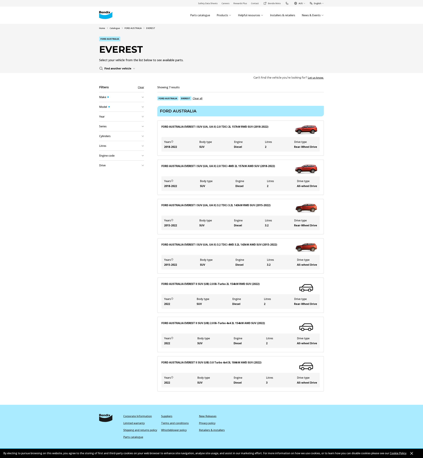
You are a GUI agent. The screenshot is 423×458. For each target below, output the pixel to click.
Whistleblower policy (174, 430)
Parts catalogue (133, 437)
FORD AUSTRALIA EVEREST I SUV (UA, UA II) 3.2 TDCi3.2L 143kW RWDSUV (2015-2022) (215, 205)
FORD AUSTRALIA (133, 28)
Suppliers (166, 416)
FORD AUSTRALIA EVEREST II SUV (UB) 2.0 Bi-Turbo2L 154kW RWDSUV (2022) (210, 284)
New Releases (207, 416)
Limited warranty (134, 423)
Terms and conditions (175, 423)
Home (102, 28)
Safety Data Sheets (208, 3)
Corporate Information (137, 416)
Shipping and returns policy (140, 430)
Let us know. (316, 78)
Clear (141, 87)
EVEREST (185, 98)
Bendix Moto (274, 3)
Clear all (197, 98)
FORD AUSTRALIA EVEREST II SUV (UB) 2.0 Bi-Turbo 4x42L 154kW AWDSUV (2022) (213, 323)
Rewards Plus (240, 3)
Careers (226, 3)
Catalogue (115, 28)
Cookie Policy (398, 453)
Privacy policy (207, 423)
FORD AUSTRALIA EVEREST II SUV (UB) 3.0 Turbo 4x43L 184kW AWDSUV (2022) (211, 362)
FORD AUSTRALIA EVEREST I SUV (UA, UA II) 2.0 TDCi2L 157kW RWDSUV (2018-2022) (214, 126)
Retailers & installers (212, 430)
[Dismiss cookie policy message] (412, 453)
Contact (255, 3)
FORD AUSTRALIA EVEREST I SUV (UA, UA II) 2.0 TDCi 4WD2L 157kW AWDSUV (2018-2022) (218, 166)
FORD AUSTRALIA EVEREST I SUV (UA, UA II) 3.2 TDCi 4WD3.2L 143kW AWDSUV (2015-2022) (219, 244)
